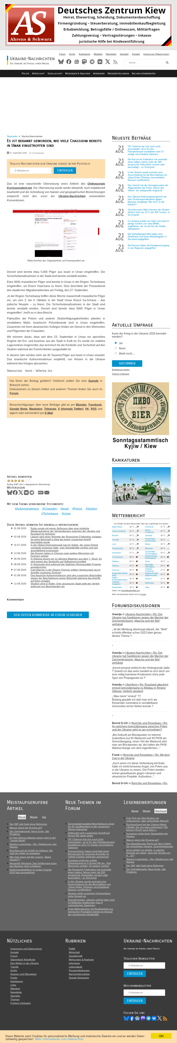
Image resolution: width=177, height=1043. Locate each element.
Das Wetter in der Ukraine (24, 963)
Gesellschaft (55, 73)
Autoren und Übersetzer (23, 974)
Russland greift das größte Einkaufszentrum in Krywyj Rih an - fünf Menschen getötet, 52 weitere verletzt (89, 863)
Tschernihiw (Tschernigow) (151, 553)
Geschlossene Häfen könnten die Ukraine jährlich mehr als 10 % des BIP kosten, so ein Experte (149, 212)
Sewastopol (117, 587)
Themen (15, 999)
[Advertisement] (88, 102)
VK (87, 408)
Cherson (115, 570)
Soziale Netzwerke (79, 977)
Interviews (99, 73)
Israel (65, 508)
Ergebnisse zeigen (121, 370)
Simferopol (149, 583)
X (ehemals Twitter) (70, 408)
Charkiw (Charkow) (149, 570)
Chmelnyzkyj (117, 548)
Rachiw (115, 535)
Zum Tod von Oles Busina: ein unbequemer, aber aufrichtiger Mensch (147, 819)
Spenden (124, 54)
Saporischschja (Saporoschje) (151, 574)
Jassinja (148, 535)
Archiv (72, 54)
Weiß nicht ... (127, 353)
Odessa (115, 566)
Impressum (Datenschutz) (156, 54)
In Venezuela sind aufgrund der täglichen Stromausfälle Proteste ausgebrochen (66, 565)
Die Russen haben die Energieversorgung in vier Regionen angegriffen (148, 246)
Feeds (13, 977)
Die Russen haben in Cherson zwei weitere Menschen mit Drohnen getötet (62, 554)
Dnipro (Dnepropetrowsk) (119, 579)
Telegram (92, 61)
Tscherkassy (50, 513)
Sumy (147, 561)
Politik (25, 73)
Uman (67, 513)
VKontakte (100, 61)
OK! (161, 1036)
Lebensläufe (75, 966)
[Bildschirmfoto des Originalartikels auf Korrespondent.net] (56, 233)
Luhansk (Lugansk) (116, 583)
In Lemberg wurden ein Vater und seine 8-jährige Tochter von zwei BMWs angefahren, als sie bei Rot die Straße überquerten (148, 225)
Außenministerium (27, 508)
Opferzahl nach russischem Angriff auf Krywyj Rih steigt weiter (89, 834)
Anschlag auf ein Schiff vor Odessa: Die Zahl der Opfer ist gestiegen (31, 852)
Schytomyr (116, 553)
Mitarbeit (98, 54)
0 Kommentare (38, 153)
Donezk (148, 579)
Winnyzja (149, 548)
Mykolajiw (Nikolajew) (149, 566)
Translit (14, 966)
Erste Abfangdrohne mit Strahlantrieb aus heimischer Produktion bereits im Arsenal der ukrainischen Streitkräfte (90, 912)
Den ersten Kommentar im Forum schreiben (48, 615)
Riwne (147, 544)
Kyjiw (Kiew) (117, 527)
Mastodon (84, 61)
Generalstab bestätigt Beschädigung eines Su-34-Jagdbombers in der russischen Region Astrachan (91, 826)
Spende (93, 380)
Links (13, 985)
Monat (21, 817)
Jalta (147, 587)
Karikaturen (84, 54)
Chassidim (50, 508)
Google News (18, 408)
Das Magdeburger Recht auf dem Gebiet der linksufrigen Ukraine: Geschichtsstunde (149, 845)
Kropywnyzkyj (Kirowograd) (151, 557)
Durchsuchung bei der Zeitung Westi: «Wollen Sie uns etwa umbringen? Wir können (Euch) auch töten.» (147, 827)
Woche (34, 817)
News (76, 61)
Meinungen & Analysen (77, 73)
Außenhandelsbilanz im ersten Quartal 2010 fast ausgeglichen (31, 871)
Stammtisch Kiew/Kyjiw (22, 959)
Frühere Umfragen (120, 374)
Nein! (122, 348)
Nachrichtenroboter (143, 73)
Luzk (114, 544)
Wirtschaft (38, 73)
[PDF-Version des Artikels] (41, 492)
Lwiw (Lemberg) (118, 531)
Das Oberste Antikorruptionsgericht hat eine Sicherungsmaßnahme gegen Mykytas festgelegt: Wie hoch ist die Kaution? (147, 200)
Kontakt (136, 54)
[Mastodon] (143, 1018)
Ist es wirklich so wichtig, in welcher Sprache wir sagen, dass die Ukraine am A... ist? (148, 853)
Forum (62, 54)
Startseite (12, 136)
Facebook (69, 61)
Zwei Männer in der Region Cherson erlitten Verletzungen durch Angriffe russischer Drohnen (65, 571)
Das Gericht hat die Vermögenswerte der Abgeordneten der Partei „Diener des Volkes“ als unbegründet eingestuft (148, 188)
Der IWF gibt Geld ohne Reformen (28, 824)
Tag (44, 817)
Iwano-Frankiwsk (149, 531)
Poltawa (115, 561)
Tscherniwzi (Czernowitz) (150, 540)
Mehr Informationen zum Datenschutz (59, 1039)
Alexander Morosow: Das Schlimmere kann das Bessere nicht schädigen (33, 864)
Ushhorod (149, 527)
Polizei (78, 508)
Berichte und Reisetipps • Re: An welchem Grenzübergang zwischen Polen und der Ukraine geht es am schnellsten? (140, 726)
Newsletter (111, 54)
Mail (47, 492)
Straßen (92, 508)
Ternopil (115, 540)
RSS (115, 61)
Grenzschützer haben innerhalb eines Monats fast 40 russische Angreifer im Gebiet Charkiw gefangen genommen (88, 854)
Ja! (121, 343)
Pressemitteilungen (118, 73)
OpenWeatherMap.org (130, 590)
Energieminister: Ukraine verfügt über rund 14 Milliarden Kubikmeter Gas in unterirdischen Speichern (91, 902)
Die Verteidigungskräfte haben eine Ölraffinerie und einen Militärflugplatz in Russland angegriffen (147, 236)
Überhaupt (160, 811)
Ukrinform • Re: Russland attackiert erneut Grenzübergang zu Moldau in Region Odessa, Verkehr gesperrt (140, 688)
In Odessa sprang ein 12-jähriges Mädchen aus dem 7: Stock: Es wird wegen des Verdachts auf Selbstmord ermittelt (66, 560)
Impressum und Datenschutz (26, 948)
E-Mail (49, 413)
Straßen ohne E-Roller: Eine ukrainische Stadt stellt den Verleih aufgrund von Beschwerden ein (65, 585)
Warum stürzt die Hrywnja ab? (26, 827)
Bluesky (61, 61)
